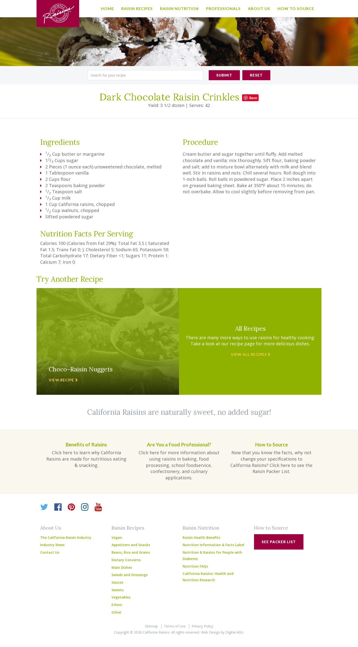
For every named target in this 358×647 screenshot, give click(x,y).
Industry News (52, 544)
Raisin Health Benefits (201, 537)
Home (107, 8)
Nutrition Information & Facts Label (213, 544)
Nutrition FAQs (195, 566)
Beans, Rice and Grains (131, 552)
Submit (224, 75)
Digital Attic (235, 632)
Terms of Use (175, 626)
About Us (259, 8)
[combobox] (145, 75)
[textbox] (145, 75)
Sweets (117, 590)
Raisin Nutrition (179, 8)
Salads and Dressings (130, 574)
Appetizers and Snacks (131, 544)
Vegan (117, 537)
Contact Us (49, 552)
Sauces (117, 582)
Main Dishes (122, 567)
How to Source (295, 8)
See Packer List (279, 542)
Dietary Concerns (126, 560)
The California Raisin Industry (65, 537)
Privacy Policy (202, 626)
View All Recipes (249, 354)
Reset (256, 75)
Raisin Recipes (137, 8)
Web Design (210, 632)
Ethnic (117, 604)
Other (117, 612)
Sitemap (151, 626)
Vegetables (121, 597)
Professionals (223, 8)
